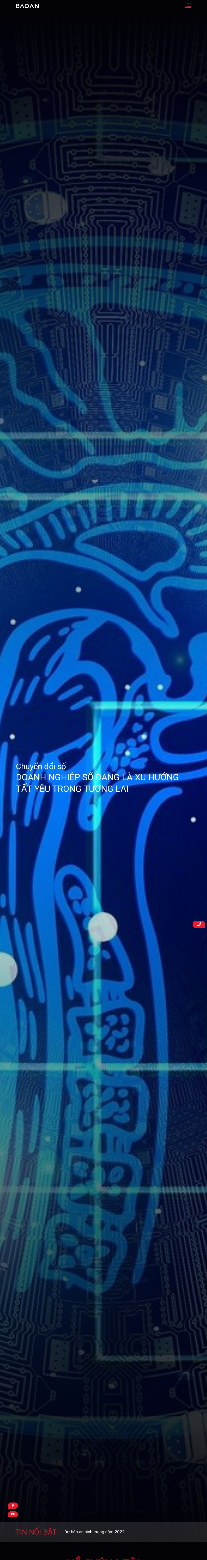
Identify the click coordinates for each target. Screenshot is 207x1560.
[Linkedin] (13, 1514)
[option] (103, 778)
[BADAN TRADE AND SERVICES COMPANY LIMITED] (27, 5)
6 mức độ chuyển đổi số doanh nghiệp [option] (100, 1531)
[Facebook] (13, 1505)
